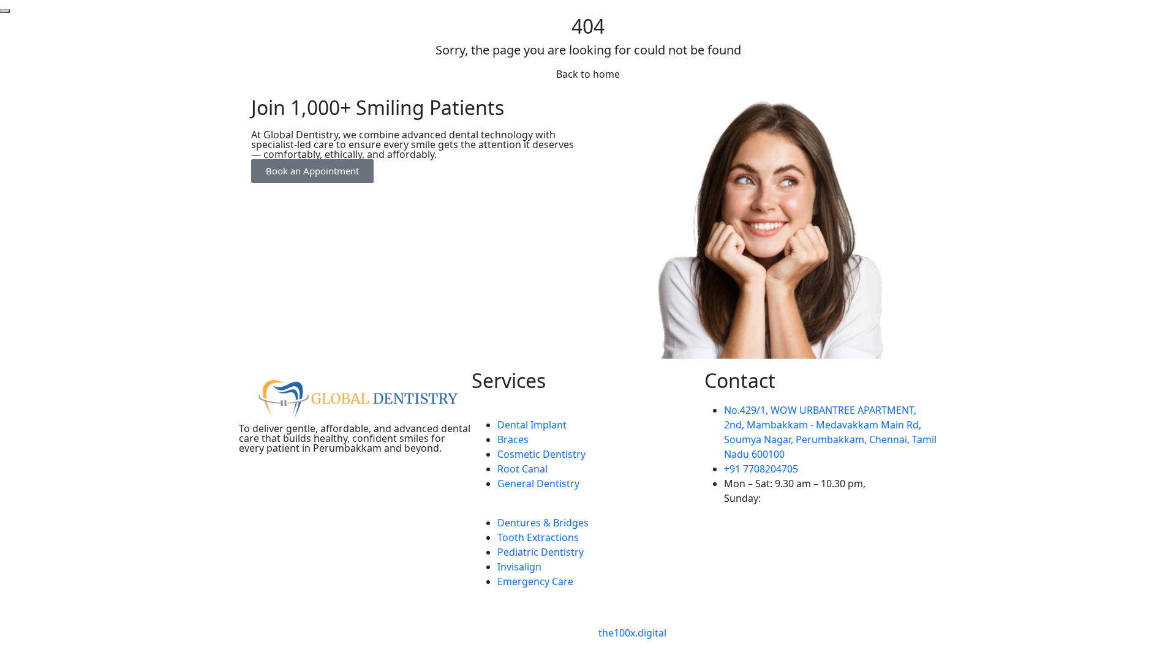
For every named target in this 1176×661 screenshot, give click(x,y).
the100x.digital (632, 633)
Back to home (588, 74)
